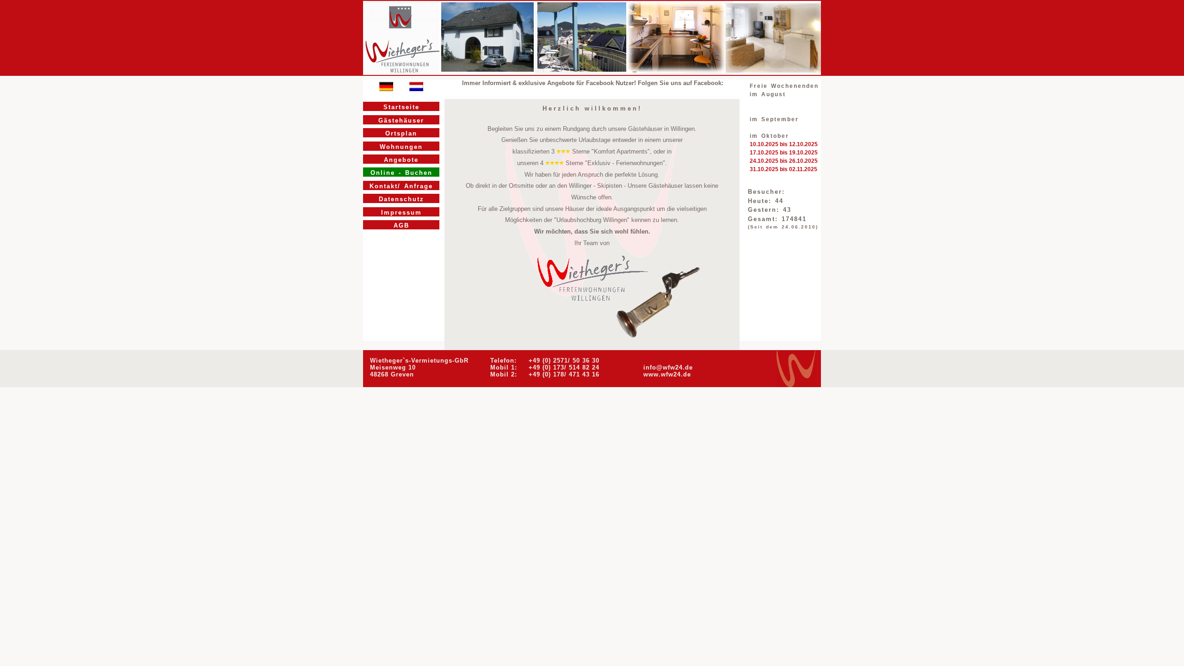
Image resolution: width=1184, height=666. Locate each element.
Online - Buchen (401, 172)
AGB (401, 225)
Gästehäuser (401, 120)
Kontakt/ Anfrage (401, 186)
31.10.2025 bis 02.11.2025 (783, 169)
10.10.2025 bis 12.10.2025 (784, 144)
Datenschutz (401, 199)
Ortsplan (401, 133)
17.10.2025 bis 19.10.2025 (784, 152)
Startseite (401, 107)
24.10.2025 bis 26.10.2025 (784, 161)
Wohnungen (401, 146)
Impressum (401, 212)
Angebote (401, 159)
